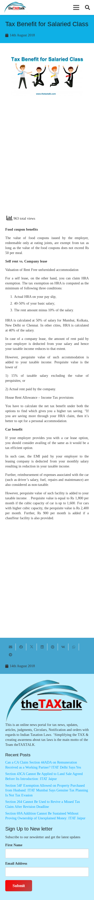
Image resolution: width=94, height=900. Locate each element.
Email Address (16, 863)
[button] (76, 7)
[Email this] (10, 646)
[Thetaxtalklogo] (15, 7)
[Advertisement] (47, 162)
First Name (13, 845)
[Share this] (21, 646)
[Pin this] (52, 646)
